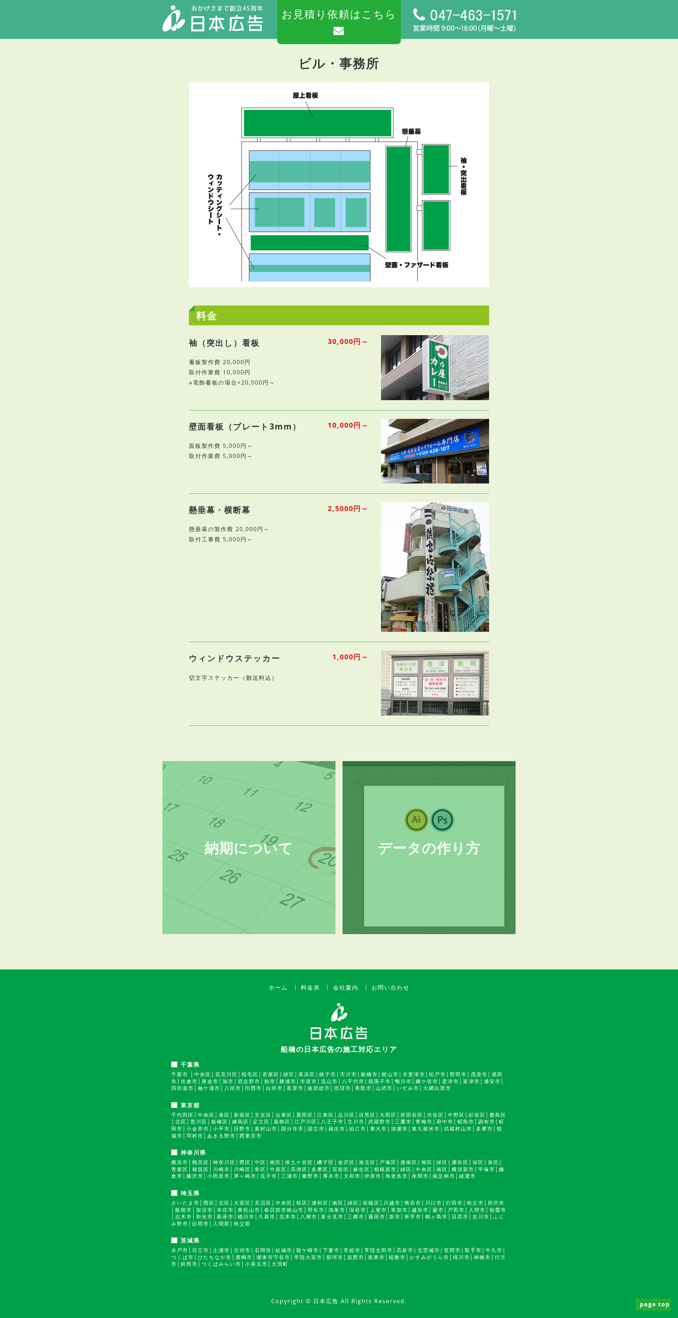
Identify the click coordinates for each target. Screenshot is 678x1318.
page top (655, 1304)
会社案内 (345, 987)
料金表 (310, 987)
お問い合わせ (390, 987)
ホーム (278, 987)
